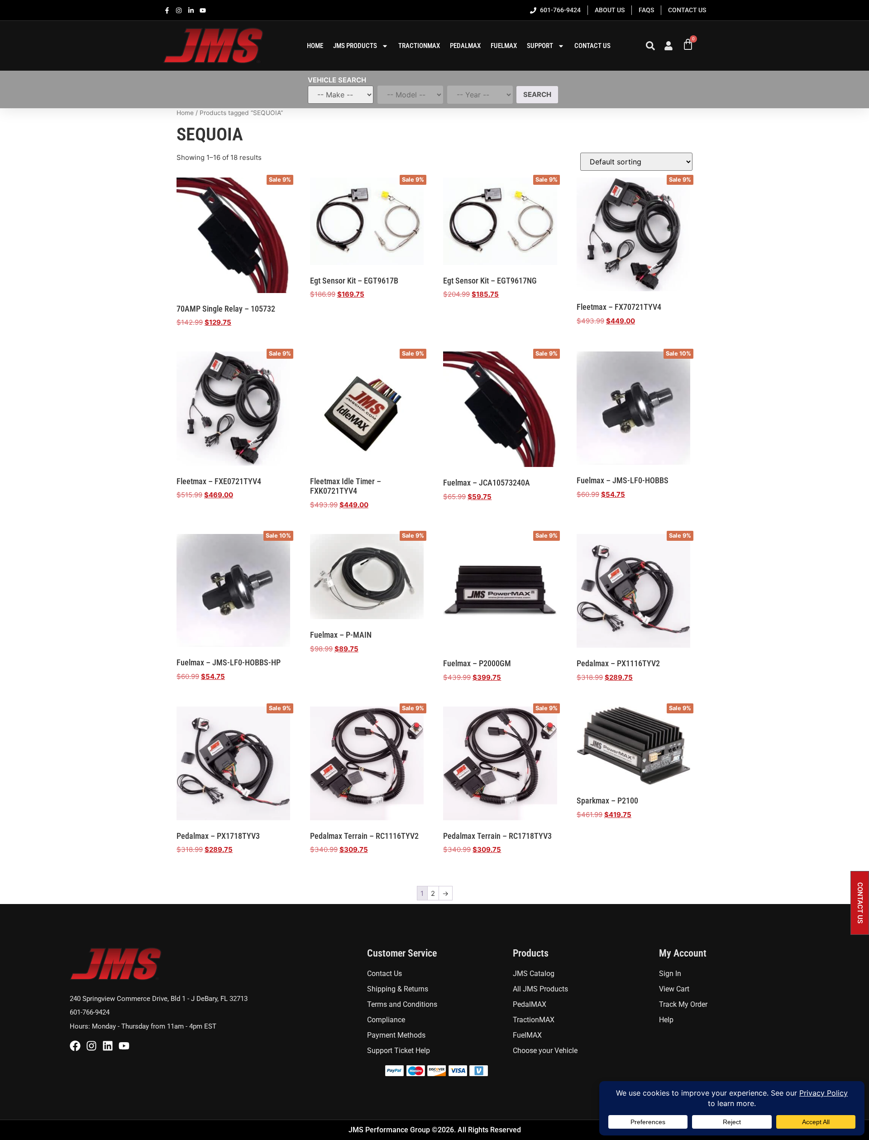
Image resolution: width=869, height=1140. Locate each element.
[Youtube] (124, 1045)
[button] (859, 903)
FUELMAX (504, 46)
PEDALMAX (465, 46)
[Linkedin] (107, 1045)
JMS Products (355, 46)
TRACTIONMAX (419, 46)
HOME (315, 46)
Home (185, 112)
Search (537, 94)
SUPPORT (540, 46)
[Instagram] (91, 1045)
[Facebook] (75, 1045)
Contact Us (592, 46)
